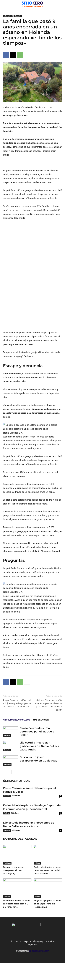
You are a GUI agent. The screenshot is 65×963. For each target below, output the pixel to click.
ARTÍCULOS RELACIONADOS (16, 720)
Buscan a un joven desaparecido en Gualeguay (13, 870)
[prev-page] (5, 772)
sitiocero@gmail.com (39, 951)
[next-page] (10, 772)
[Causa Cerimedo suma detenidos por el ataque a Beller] (10, 731)
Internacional (8, 16)
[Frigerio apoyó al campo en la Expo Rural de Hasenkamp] (48, 888)
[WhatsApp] (20, 55)
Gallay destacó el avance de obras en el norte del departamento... (47, 870)
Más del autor (41, 720)
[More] (27, 55)
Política (6, 813)
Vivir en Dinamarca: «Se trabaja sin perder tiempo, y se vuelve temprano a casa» (47, 705)
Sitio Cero (16, 796)
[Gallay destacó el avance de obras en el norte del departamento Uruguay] (48, 855)
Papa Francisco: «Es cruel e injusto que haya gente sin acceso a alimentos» (17, 703)
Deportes (7, 896)
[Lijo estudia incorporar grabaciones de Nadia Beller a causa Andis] (10, 746)
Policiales (7, 764)
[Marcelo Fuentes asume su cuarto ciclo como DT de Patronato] (17, 888)
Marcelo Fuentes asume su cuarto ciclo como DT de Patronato (16, 903)
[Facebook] (6, 55)
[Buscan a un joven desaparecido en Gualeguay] (10, 760)
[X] (13, 55)
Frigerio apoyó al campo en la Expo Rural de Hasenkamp (47, 903)
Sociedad (18, 16)
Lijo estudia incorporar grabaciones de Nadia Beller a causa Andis (40, 746)
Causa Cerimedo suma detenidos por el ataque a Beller (37, 732)
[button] (61, 4)
